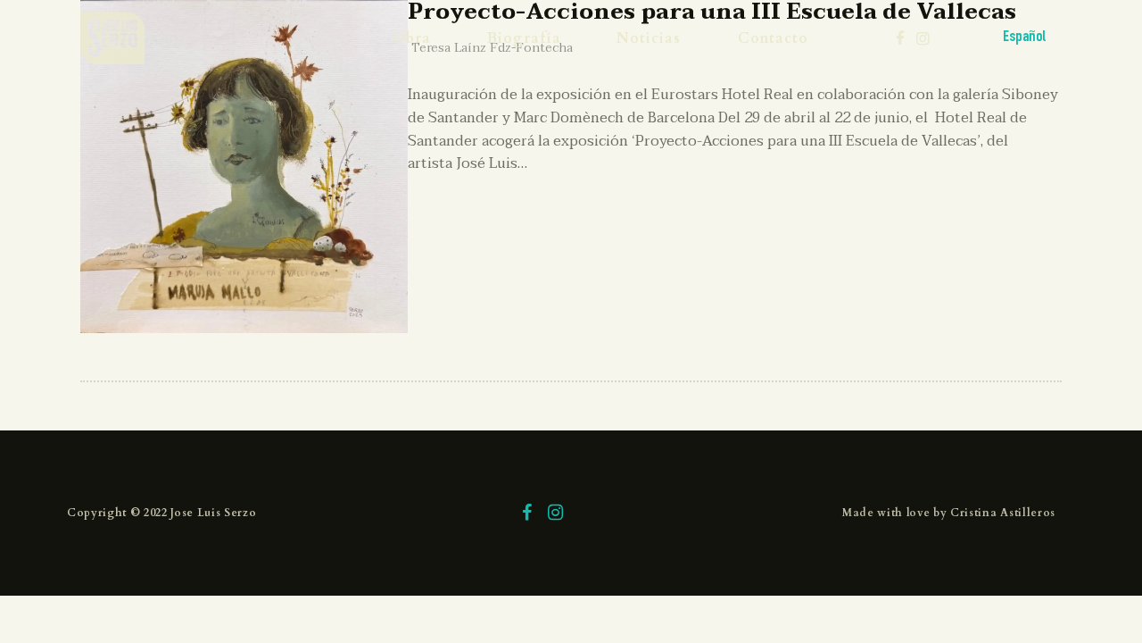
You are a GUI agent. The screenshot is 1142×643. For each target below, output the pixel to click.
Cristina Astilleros (1002, 512)
